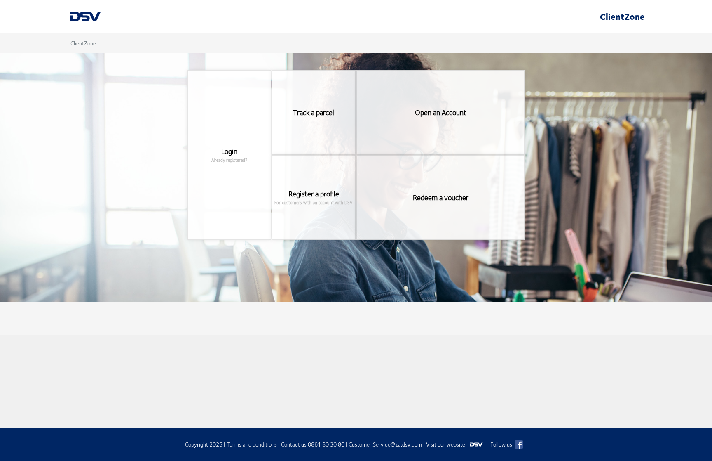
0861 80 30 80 (326, 444)
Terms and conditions (252, 444)
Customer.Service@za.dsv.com (385, 444)
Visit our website (446, 444)
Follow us (501, 444)
